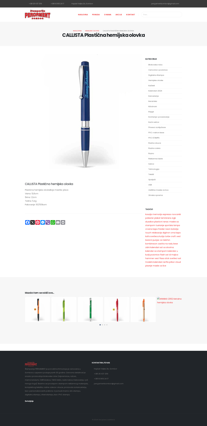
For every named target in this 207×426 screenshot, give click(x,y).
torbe (167, 236)
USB (150, 185)
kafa (147, 236)
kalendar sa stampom (156, 251)
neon (167, 229)
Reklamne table (155, 158)
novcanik (176, 214)
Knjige (151, 111)
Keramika (152, 101)
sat (167, 254)
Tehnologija (153, 169)
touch (148, 232)
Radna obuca (154, 143)
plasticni (158, 221)
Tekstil (151, 174)
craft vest (176, 236)
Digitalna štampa (156, 75)
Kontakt (130, 14)
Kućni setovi (153, 122)
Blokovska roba (155, 64)
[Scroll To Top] (202, 423)
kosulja (148, 214)
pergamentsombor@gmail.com (165, 3)
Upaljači (152, 179)
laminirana (166, 218)
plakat (157, 218)
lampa (177, 225)
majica (174, 254)
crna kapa (176, 232)
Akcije (118, 14)
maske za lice (159, 265)
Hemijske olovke (92, 31)
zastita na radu (165, 243)
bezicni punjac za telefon (157, 240)
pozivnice (155, 254)
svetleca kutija (157, 236)
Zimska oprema (155, 195)
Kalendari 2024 (155, 91)
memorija (157, 214)
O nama (107, 14)
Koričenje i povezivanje (158, 117)
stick (167, 258)
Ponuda (96, 14)
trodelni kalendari (153, 262)
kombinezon (151, 243)
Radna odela (154, 148)
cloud (178, 262)
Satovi (151, 164)
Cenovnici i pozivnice (158, 70)
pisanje (148, 265)
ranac (166, 221)
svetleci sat (175, 258)
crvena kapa (151, 229)
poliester (149, 218)
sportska (169, 225)
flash (162, 254)
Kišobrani (152, 106)
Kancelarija (153, 96)
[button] (100, 325)
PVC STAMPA (153, 138)
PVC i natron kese (156, 132)
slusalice (149, 221)
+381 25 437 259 (35, 3)
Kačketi (151, 85)
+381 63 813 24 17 (57, 3)
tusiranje (160, 225)
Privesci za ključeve (157, 127)
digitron (166, 232)
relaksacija (157, 232)
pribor (172, 262)
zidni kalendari (152, 247)
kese (175, 243)
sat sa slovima (167, 247)
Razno (151, 153)
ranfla (166, 262)
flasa (161, 258)
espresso (167, 214)
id (170, 254)
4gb (174, 218)
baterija (174, 229)
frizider (161, 229)
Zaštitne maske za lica (158, 190)
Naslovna (83, 14)
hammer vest (152, 258)
